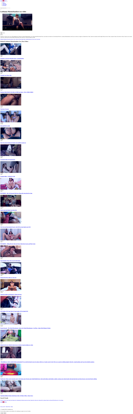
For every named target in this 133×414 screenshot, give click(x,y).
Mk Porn (23, 400)
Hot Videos (4, 5)
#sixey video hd (16, 39)
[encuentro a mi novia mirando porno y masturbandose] (10, 54)
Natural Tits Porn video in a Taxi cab (8, 277)
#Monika (1, 39)
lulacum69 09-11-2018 (5, 125)
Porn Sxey (26, 400)
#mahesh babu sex (29, 39)
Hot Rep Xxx (56, 400)
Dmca (12, 406)
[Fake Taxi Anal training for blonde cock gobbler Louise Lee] (10, 138)
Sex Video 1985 (51, 400)
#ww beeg (38, 39)
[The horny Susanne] (10, 105)
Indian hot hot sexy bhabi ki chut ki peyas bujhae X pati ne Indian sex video (16, 345)
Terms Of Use (8, 406)
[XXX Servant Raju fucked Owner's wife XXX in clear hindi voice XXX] (10, 223)
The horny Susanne (4, 109)
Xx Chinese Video (45, 400)
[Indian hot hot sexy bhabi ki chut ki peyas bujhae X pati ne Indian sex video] (10, 341)
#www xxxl (34, 39)
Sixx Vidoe (35, 400)
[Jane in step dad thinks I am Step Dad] (10, 206)
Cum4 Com (10, 400)
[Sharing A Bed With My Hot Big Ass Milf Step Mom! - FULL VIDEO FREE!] (10, 88)
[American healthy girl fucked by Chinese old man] (10, 290)
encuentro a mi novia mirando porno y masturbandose (12, 58)
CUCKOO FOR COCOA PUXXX (7, 159)
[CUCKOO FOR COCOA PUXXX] (10, 155)
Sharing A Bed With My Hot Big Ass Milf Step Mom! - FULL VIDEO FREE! (16, 92)
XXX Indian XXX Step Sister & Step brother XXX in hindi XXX (14, 311)
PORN (3, 0)
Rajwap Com (2, 400)
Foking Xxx (14, 400)
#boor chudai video (22, 39)
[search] (0, 9)
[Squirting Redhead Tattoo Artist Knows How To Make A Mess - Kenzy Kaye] (10, 391)
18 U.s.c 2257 (2, 406)
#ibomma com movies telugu (8, 39)
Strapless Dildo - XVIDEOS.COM (7, 176)
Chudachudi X (19, 400)
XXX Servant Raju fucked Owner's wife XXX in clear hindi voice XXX (15, 227)
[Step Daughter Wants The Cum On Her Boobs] (10, 256)
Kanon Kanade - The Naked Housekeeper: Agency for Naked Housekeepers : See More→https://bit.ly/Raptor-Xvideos (25, 328)
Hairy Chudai (30, 400)
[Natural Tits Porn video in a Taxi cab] (10, 273)
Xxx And (6, 400)
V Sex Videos (61, 400)
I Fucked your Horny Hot (5, 75)
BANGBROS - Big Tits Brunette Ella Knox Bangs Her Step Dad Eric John (16, 193)
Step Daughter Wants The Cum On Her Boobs (10, 260)
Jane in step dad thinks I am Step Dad (8, 210)
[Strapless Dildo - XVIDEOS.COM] (10, 172)
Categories (4, 3)
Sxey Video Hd (39, 400)
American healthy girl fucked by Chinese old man (11, 294)
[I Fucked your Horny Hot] (10, 71)
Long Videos (4, 4)
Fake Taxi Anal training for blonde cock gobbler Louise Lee (13, 142)
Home (3, 2)
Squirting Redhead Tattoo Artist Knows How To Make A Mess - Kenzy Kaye (16, 395)
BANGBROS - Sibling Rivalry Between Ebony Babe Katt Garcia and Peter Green (17, 243)
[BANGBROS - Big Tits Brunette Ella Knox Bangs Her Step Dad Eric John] (10, 189)
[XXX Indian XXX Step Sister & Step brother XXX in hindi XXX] (10, 307)
